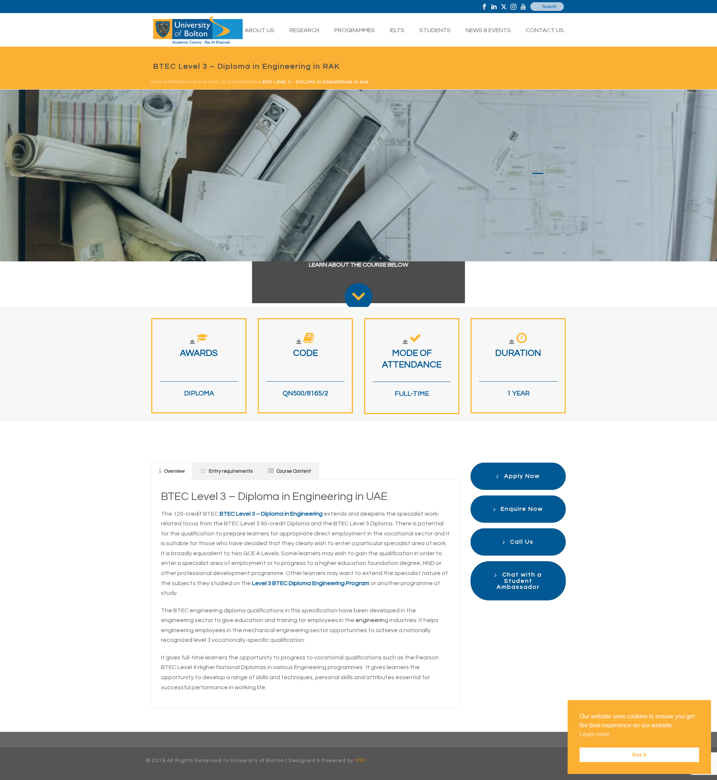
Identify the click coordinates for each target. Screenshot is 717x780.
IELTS (397, 30)
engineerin (370, 620)
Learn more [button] (595, 734)
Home (156, 82)
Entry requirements (230, 471)
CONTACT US (545, 30)
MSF (360, 760)
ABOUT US (259, 30)
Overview (174, 471)
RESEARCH (304, 30)
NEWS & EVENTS (488, 30)
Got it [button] (639, 755)
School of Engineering (230, 82)
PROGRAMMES (354, 30)
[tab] (172, 471)
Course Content (294, 471)
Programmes (182, 82)
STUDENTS (435, 30)
